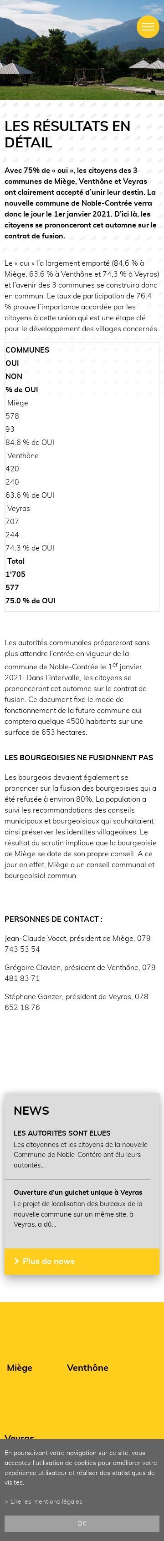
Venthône (87, 1368)
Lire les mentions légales (46, 1501)
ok (82, 1523)
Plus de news (49, 1262)
